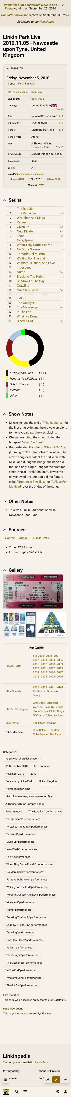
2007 (44, 664)
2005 (60, 659)
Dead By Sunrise (53, 706)
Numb (21, 272)
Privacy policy (11, 1070)
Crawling (23, 285)
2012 (52, 668)
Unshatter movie (12, 15)
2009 (60, 664)
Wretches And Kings (31, 218)
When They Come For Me (34, 245)
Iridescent (24, 267)
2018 (36, 676)
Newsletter (46, 21)
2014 (36, 672)
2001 (57, 655)
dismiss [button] (62, 5)
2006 (36, 664)
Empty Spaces (25, 240)
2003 (44, 659)
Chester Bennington (16, 709)
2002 (36, 659)
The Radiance (26, 213)
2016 (52, 672)
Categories (9, 751)
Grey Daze (39, 702)
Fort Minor (39, 691)
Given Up (23, 227)
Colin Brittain (40, 734)
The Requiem (26, 209)
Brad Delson (40, 730)
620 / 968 (36, 91)
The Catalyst (25, 303)
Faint (20, 236)
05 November (42, 766)
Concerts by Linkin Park (19, 781)
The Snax (38, 722)
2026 (60, 676)
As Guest (59, 715)
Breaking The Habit (30, 276)
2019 (44, 687)
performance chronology (31, 174)
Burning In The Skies (31, 481)
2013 (60, 668)
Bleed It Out (25, 321)
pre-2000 (38, 655)
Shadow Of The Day (30, 281)
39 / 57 (59, 109)
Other (50, 691)
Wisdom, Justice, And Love (36, 263)
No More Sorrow (29, 249)
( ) (42, 373)
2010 (40, 185)
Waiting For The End (31, 258)
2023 (60, 687)
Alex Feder (56, 734)
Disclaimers (10, 1078)
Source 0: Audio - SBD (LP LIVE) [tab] (27, 538)
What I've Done (27, 316)
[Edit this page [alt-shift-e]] (56, 1079)
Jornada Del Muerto (31, 254)
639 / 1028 (37, 98)
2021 (52, 687)
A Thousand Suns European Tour (24, 803)
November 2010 (14, 773)
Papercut (23, 222)
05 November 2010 (16, 766)
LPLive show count (18, 92)
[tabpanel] (35, 550)
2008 (52, 664)
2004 (52, 659)
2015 (44, 672)
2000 (49, 655)
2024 (44, 676)
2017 (60, 672)
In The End (24, 312)
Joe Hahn (54, 730)
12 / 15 (59, 147)
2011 (44, 668)
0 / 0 (61, 123)
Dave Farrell (12, 722)
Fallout (21, 298)
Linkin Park (28, 83)
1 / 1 (61, 116)
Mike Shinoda (13, 691)
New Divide (25, 231)
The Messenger (28, 307)
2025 (52, 676)
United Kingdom (48, 781)
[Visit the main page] (6, 1091)
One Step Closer (28, 290)
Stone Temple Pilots (44, 711)
